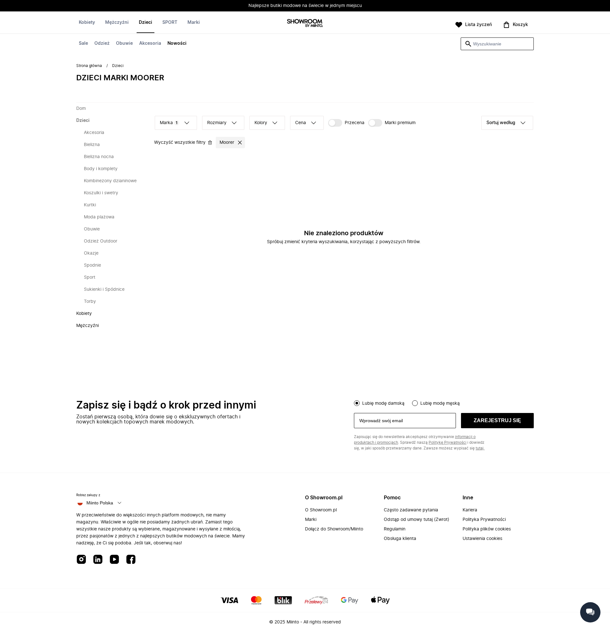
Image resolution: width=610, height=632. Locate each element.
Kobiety (87, 22)
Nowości (176, 43)
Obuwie (124, 43)
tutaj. (480, 448)
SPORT (169, 22)
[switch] (346, 122)
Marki (193, 22)
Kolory (260, 123)
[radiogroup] (444, 402)
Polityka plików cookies (487, 529)
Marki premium (400, 123)
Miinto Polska (99, 502)
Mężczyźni (117, 22)
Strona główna (89, 66)
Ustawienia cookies (482, 538)
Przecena (354, 123)
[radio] (357, 403)
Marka (169, 123)
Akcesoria (150, 43)
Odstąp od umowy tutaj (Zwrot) (416, 519)
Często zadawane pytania (411, 510)
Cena (300, 123)
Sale (83, 43)
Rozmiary (217, 123)
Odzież (102, 43)
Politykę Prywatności (447, 442)
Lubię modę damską (383, 403)
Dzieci (145, 22)
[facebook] (131, 559)
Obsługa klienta (400, 538)
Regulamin (394, 529)
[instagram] (81, 559)
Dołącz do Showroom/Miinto (334, 529)
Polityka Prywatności (484, 519)
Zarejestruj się (497, 420)
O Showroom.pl (321, 510)
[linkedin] (98, 559)
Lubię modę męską (440, 403)
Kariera (470, 510)
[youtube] (114, 559)
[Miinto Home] (305, 23)
